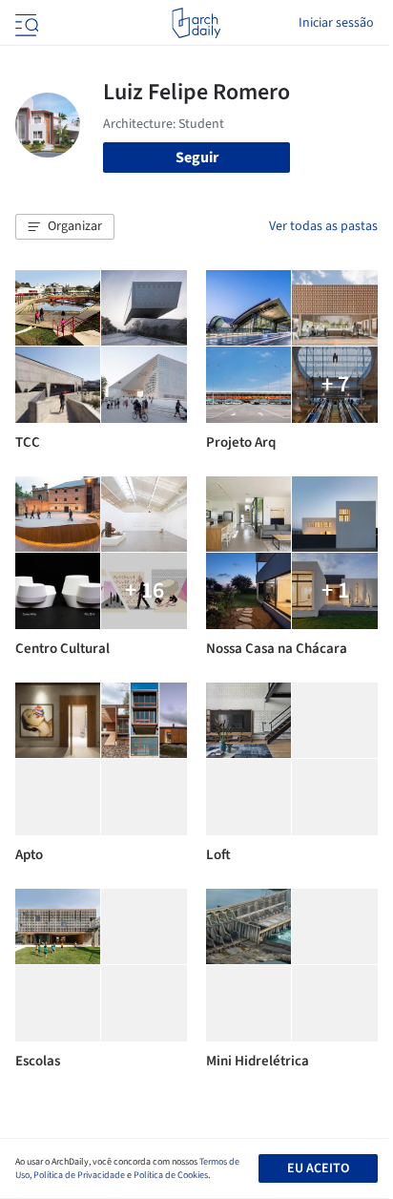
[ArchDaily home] (196, 23)
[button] (64, 227)
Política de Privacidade (79, 1175)
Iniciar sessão (336, 23)
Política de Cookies (171, 1175)
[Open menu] (24, 23)
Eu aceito (318, 1168)
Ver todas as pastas (323, 226)
